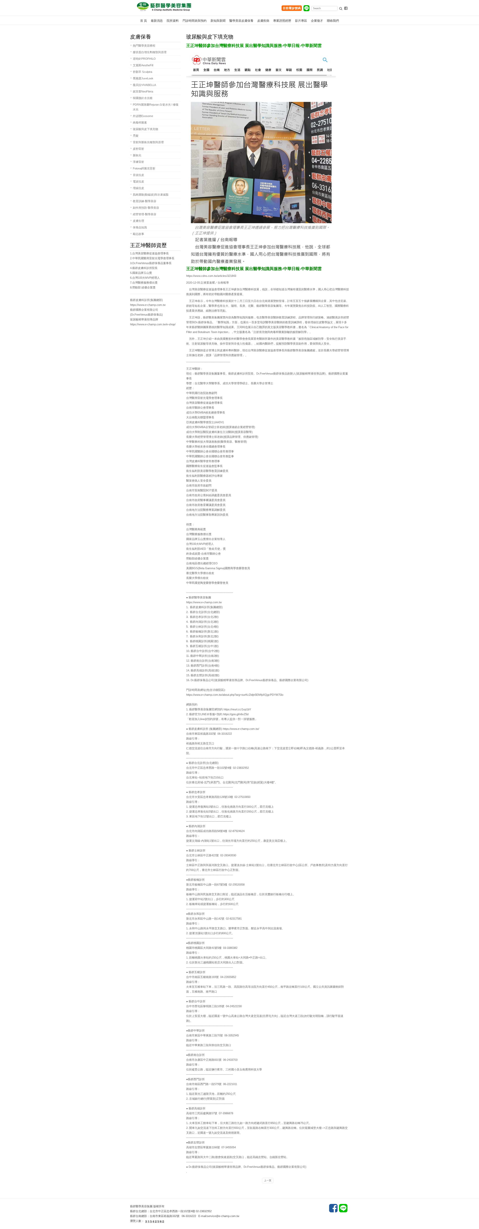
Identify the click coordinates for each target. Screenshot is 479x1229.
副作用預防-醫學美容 (146, 207)
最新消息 (157, 20)
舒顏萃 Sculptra (142, 71)
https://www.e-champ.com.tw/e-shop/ (153, 324)
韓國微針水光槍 (142, 98)
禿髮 (135, 135)
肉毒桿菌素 (140, 122)
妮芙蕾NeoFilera (143, 91)
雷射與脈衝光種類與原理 (148, 142)
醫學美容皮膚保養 (241, 20)
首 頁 (143, 20)
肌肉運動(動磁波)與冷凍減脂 (150, 194)
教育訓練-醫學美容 (144, 201)
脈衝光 (137, 155)
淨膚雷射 (138, 161)
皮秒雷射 (138, 148)
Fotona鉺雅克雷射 (144, 168)
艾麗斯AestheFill (143, 65)
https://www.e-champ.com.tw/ (241, 728)
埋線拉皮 (138, 188)
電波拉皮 (138, 181)
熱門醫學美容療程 (144, 45)
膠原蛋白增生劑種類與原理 (150, 52)
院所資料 (173, 20)
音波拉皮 (138, 175)
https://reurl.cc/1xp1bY (237, 709)
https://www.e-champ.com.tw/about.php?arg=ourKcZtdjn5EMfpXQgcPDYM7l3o (234, 694)
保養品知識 (140, 227)
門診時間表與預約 (195, 20)
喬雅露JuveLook (143, 78)
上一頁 (267, 1180)
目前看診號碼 (292, 8)
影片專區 (301, 20)
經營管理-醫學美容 (144, 214)
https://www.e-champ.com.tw (204, 602)
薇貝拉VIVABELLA (144, 84)
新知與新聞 (217, 20)
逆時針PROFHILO (144, 58)
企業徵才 (317, 20)
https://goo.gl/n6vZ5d (235, 714)
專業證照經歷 (282, 20)
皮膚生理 (138, 220)
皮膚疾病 (263, 20)
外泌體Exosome (143, 116)
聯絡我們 (333, 20)
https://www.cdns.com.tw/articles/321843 (211, 275)
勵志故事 (138, 233)
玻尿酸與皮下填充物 (145, 129)
